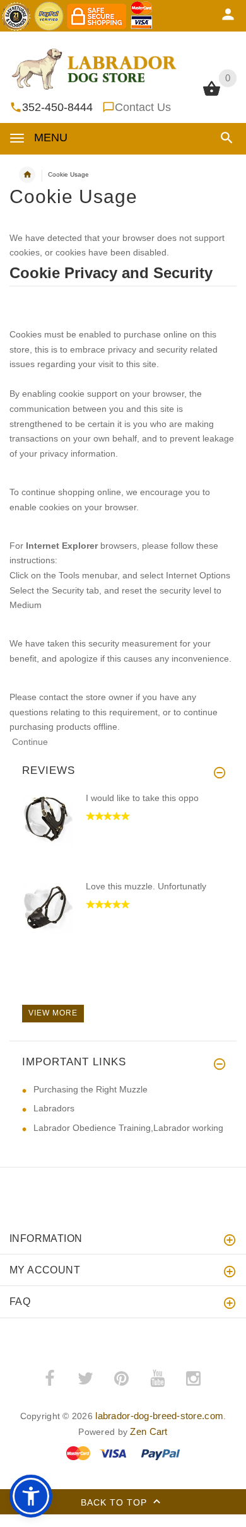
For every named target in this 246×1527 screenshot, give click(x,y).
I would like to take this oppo (142, 798)
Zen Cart (148, 1431)
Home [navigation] (27, 175)
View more (53, 1013)
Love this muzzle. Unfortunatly (146, 886)
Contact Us (143, 107)
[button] (224, 137)
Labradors (53, 1108)
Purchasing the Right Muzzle (90, 1089)
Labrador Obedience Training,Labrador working (128, 1128)
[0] (211, 95)
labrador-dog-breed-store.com (159, 1415)
